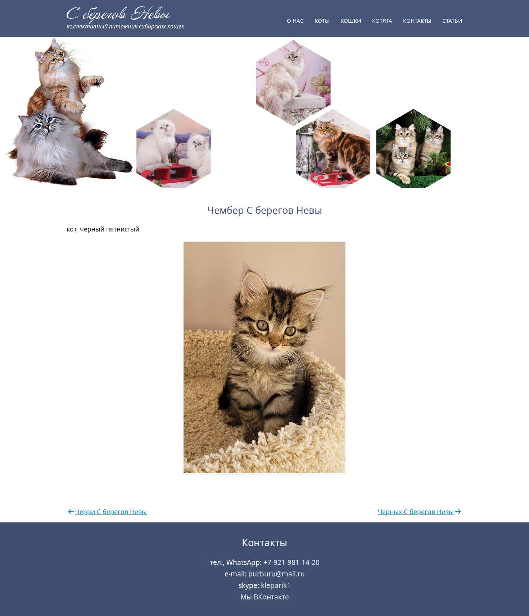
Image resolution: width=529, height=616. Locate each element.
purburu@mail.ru (276, 574)
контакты (417, 20)
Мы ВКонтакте (264, 597)
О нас (295, 20)
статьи (452, 20)
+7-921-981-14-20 (291, 562)
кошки (350, 20)
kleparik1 (276, 585)
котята (382, 20)
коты (322, 20)
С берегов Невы (118, 14)
